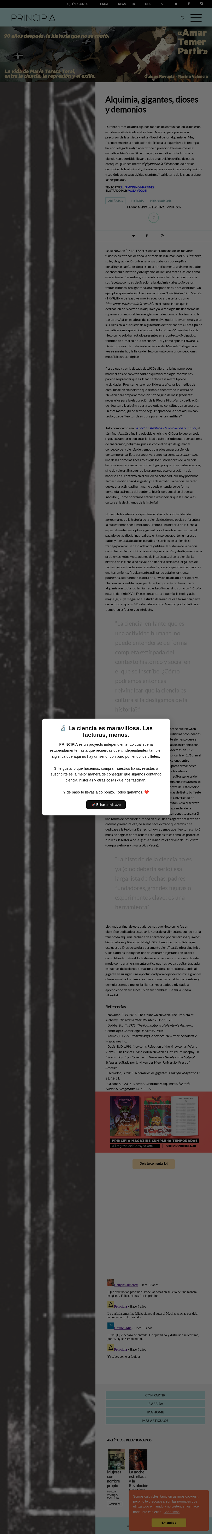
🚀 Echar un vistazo (106, 805)
